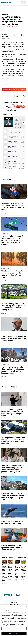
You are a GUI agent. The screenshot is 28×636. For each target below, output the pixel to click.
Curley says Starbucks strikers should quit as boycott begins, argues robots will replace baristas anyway (12, 370)
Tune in (7, 105)
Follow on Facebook (14, 604)
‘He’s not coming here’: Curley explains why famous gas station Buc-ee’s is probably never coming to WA (13, 307)
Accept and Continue (14, 633)
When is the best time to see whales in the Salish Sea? (12, 523)
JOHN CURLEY (5, 14)
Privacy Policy (7, 621)
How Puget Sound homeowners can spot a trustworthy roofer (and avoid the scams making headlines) (13, 441)
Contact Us (14, 602)
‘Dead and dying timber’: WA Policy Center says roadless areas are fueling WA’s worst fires (12, 274)
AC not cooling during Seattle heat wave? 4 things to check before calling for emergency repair (12, 413)
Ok (26, 606)
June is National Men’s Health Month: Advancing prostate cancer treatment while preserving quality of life (12, 469)
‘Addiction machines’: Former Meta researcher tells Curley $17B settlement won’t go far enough (12, 206)
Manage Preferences (14, 628)
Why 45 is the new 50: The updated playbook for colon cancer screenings (11, 548)
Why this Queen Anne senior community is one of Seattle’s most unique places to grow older (12, 497)
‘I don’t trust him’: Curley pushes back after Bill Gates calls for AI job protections (13, 338)
